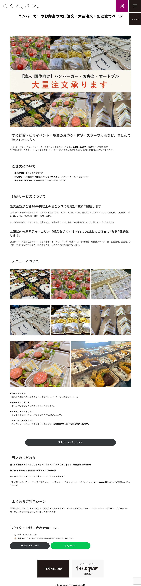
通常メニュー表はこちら (70, 442)
